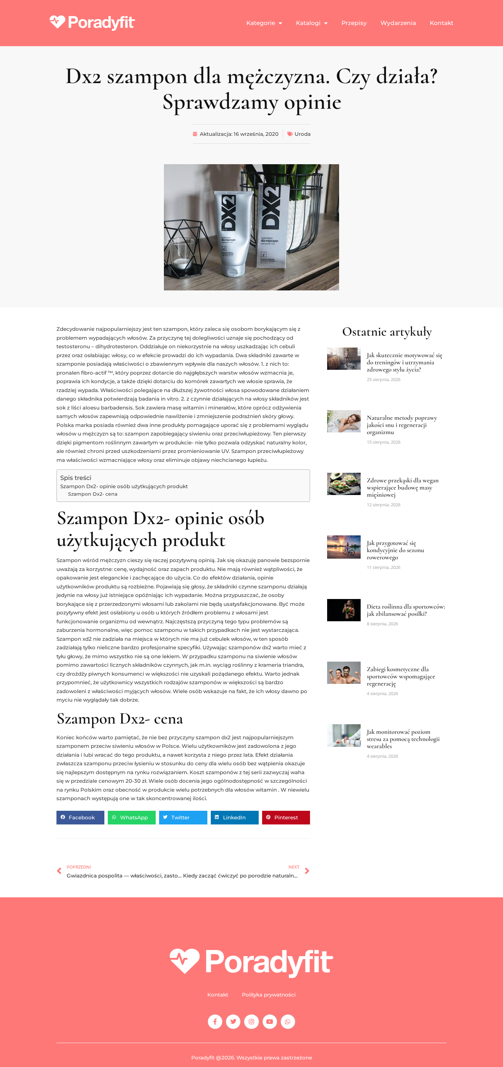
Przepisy (354, 22)
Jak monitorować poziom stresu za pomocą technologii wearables (403, 739)
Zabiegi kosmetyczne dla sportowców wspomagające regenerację (401, 676)
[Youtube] (269, 1021)
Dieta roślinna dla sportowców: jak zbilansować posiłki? (406, 609)
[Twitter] (233, 1021)
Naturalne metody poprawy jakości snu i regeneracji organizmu (402, 425)
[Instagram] (251, 1021)
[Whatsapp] (288, 1021)
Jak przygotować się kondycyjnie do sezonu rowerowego (395, 550)
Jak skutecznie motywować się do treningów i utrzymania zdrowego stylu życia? (404, 362)
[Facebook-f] (215, 1021)
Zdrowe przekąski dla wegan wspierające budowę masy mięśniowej (403, 487)
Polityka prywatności (269, 995)
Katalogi (308, 22)
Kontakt (441, 22)
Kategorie (260, 22)
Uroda (303, 134)
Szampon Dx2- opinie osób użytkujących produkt (124, 486)
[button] (80, 817)
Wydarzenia (398, 22)
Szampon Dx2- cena (92, 494)
